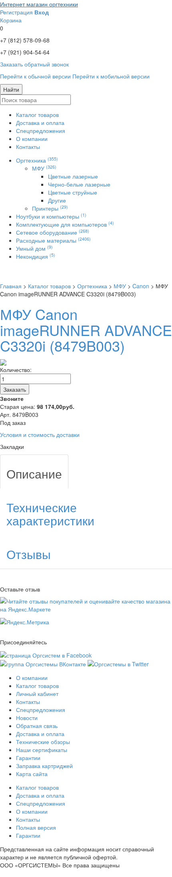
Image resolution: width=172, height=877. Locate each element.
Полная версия (36, 827)
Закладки (12, 447)
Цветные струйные (72, 192)
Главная (11, 286)
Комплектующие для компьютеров (65, 224)
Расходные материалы (53, 240)
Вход (41, 12)
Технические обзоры (43, 742)
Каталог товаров (37, 115)
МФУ (44, 168)
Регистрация (16, 12)
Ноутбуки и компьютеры (51, 216)
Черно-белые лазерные (79, 184)
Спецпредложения (40, 131)
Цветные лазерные (73, 176)
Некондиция (35, 256)
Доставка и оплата (40, 123)
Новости (27, 718)
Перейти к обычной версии (35, 76)
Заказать (14, 389)
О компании (32, 139)
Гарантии (28, 758)
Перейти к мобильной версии (111, 76)
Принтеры (50, 208)
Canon (140, 286)
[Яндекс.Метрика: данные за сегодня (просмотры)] (24, 622)
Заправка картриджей (44, 766)
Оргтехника (37, 160)
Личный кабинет (37, 694)
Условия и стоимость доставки (40, 434)
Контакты (28, 147)
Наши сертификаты (41, 750)
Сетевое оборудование (52, 232)
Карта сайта (32, 774)
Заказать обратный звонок (34, 64)
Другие (57, 200)
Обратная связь (37, 726)
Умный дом (34, 248)
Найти (11, 89)
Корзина (11, 20)
